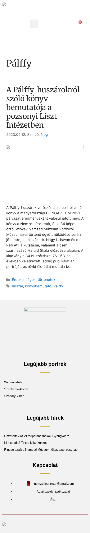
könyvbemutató (38, 286)
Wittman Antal (14, 382)
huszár (17, 286)
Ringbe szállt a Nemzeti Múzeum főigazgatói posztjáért (41, 449)
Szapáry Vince (14, 396)
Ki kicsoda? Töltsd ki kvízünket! (26, 442)
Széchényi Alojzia (16, 389)
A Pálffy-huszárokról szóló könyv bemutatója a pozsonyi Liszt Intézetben (43, 107)
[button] (34, 24)
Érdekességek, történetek (33, 280)
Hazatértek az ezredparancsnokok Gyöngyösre (36, 436)
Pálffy (58, 286)
